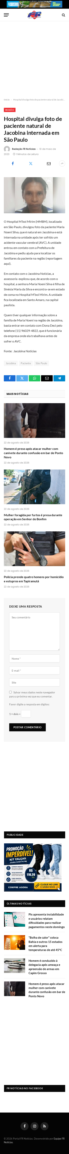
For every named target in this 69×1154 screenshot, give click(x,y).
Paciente (26, 363)
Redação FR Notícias (24, 149)
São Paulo (41, 363)
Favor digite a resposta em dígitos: (29, 704)
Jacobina (11, 363)
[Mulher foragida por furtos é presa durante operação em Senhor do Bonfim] (34, 487)
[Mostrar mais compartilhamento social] (62, 163)
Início (7, 99)
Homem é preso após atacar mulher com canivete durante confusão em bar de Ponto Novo (33, 453)
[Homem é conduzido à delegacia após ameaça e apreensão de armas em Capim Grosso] (14, 965)
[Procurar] (63, 15)
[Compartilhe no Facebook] (12, 163)
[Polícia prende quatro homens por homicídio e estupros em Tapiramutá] (34, 548)
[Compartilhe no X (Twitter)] (30, 163)
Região (9, 109)
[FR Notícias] (34, 15)
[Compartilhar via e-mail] (49, 163)
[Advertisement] (34, 59)
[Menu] (6, 15)
